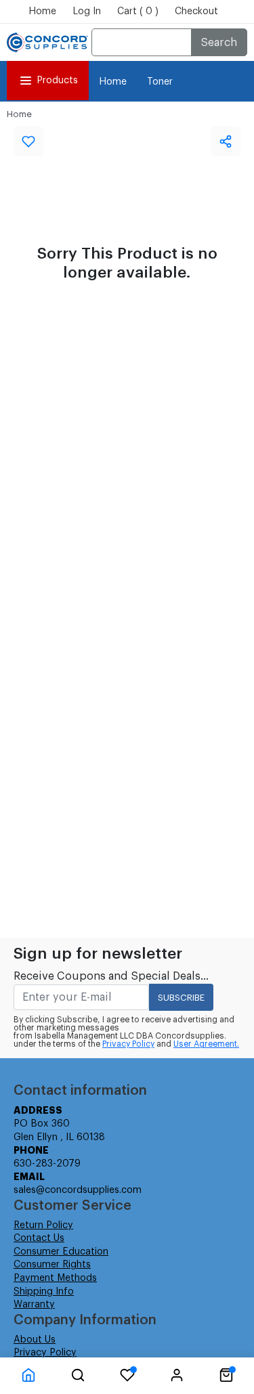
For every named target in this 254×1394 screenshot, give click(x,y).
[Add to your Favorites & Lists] (28, 141)
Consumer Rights (52, 1264)
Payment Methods (55, 1278)
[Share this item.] (225, 141)
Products (57, 80)
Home (42, 11)
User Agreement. (206, 1044)
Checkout (196, 11)
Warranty (34, 1304)
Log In (86, 11)
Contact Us (39, 1238)
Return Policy (43, 1225)
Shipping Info (44, 1292)
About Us (35, 1340)
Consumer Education (61, 1252)
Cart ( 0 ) (137, 11)
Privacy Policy (128, 1044)
